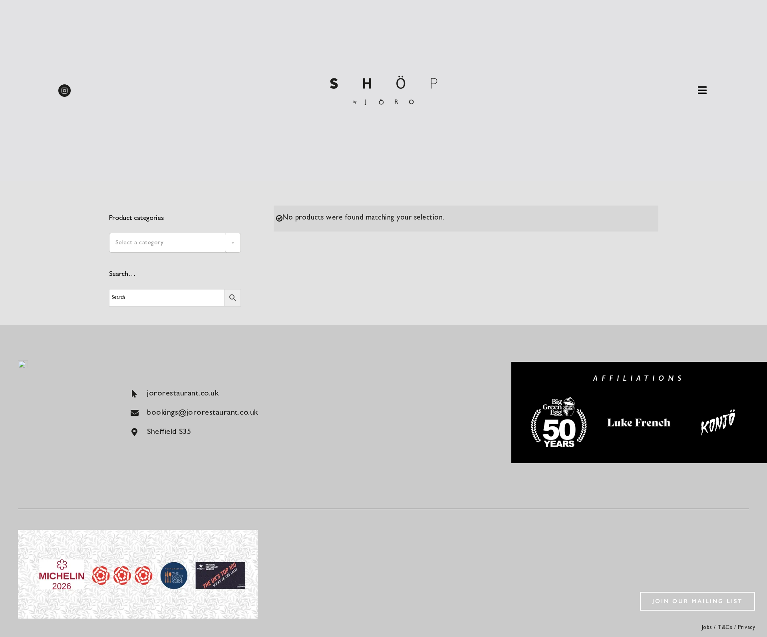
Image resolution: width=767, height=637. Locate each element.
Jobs (707, 628)
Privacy (746, 628)
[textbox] (174, 243)
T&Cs (724, 628)
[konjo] (719, 410)
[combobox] (175, 243)
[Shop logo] (383, 72)
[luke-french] (639, 418)
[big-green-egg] (559, 399)
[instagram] (64, 90)
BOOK (729, 14)
